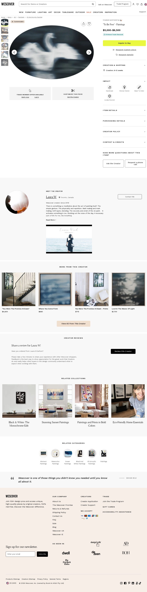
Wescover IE (57, 534)
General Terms (55, 579)
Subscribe (42, 554)
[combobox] (57, 4)
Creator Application (89, 501)
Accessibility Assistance (117, 512)
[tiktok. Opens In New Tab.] (140, 583)
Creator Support (88, 505)
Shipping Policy (59, 512)
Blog (54, 527)
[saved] (137, 4)
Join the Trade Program (113, 501)
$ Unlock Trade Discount (114, 34)
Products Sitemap (13, 579)
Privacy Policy (42, 579)
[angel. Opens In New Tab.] (137, 583)
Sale (54, 523)
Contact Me (129, 197)
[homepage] (8, 4)
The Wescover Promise (62, 505)
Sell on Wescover (105, 5)
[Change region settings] (145, 4)
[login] (133, 4)
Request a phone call (135, 163)
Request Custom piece (126, 50)
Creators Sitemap (28, 579)
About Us (56, 501)
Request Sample (126, 55)
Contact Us (57, 516)
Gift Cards (109, 507)
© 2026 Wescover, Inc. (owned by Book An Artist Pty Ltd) (41, 583)
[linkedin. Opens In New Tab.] (133, 583)
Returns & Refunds (60, 509)
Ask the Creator (113, 163)
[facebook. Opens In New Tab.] (125, 583)
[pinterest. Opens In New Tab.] (129, 583)
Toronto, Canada (67, 197)
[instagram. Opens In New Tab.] (121, 583)
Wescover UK (58, 531)
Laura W (51, 197)
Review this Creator (123, 351)
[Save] (89, 23)
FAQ (54, 520)
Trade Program (122, 4)
